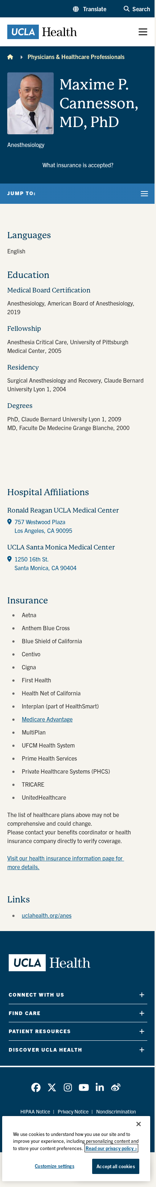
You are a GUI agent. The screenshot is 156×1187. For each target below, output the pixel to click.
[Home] (10, 56)
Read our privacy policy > (111, 1148)
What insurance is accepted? (78, 164)
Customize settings (54, 1166)
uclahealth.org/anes (46, 915)
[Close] (139, 1124)
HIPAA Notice (35, 1111)
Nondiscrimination (116, 1111)
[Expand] (141, 995)
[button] (89, 9)
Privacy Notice (73, 1111)
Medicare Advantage (47, 719)
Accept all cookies (116, 1166)
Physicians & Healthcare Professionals (76, 56)
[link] (36, 1087)
